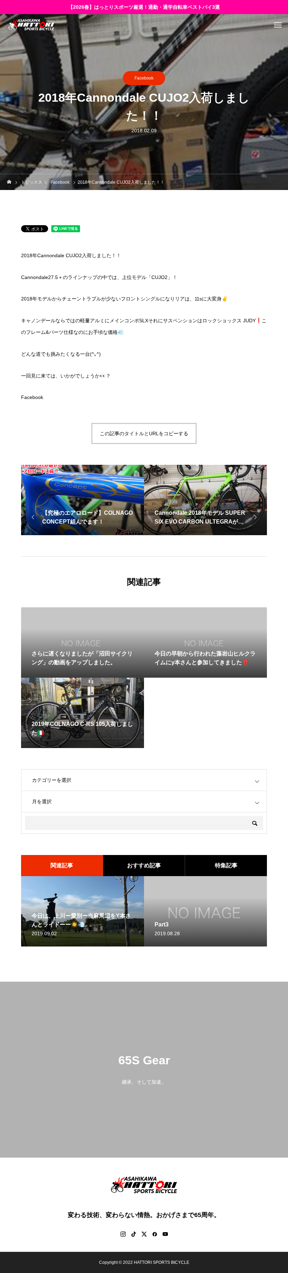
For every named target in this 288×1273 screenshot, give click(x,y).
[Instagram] (122, 1233)
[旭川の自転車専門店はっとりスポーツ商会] (31, 24)
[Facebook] (154, 1233)
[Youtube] (165, 1233)
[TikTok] (133, 1233)
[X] (144, 1233)
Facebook (144, 78)
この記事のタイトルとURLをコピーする (144, 433)
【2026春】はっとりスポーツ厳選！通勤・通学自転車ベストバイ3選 (144, 7)
